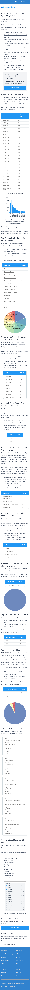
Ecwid (14, 19)
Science (6, 304)
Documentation (6, 976)
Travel (6, 269)
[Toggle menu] (27, 7)
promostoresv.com (10, 784)
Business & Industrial (10, 301)
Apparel (6, 298)
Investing (4, 957)
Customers (19, 960)
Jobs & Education (9, 284)
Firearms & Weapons (11, 292)
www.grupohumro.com (12, 824)
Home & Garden (9, 272)
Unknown (8, 548)
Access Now (15, 87)
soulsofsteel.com (10, 764)
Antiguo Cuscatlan (11, 554)
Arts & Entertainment (11, 287)
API (2, 964)
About (18, 954)
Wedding (7, 295)
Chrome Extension (20, 1)
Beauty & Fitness (9, 281)
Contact (18, 957)
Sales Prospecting (7, 954)
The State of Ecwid (10, 944)
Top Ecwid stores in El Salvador (14, 69)
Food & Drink (8, 307)
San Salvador (7, 501)
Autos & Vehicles (9, 289)
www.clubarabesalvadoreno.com (15, 804)
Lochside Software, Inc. (8, 986)
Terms (18, 976)
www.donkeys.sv (10, 744)
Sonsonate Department (10, 504)
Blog (17, 964)
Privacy (18, 972)
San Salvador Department (7, 497)
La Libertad (6, 507)
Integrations (5, 960)
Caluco (7, 557)
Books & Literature (10, 278)
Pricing (3, 972)
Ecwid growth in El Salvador (13, 33)
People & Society (9, 275)
